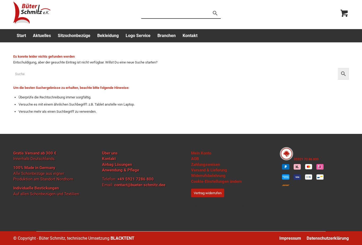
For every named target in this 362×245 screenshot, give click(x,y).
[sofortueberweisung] (285, 186)
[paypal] (285, 166)
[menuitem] (21, 35)
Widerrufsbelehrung (208, 175)
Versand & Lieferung (209, 170)
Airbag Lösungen (117, 164)
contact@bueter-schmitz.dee (139, 185)
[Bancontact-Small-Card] (320, 177)
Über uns (110, 153)
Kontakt (109, 158)
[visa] (297, 177)
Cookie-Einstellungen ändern (216, 181)
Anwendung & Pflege (120, 170)
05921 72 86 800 (306, 159)
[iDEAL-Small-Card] (320, 166)
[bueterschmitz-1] (32, 13)
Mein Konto (201, 153)
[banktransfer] (308, 177)
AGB (195, 158)
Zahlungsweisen (205, 164)
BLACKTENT (122, 238)
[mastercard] (308, 166)
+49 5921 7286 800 (135, 179)
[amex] (285, 177)
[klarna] (297, 166)
